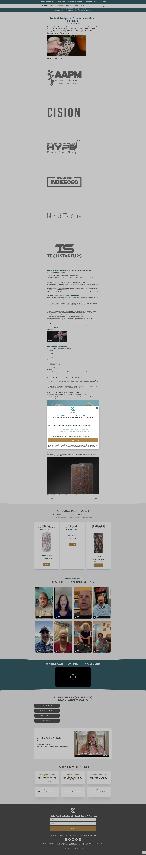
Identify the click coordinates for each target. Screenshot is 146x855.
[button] (97, 408)
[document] (73, 427)
